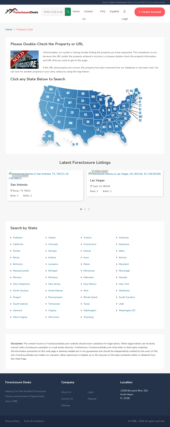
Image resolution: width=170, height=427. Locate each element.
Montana (53, 277)
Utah (121, 303)
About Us (66, 392)
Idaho (122, 250)
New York (124, 284)
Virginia (52, 310)
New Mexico (90, 284)
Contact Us (67, 398)
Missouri (17, 277)
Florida (16, 250)
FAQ (102, 11)
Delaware (124, 244)
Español (114, 11)
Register (92, 398)
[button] (81, 209)
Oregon (17, 297)
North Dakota (55, 290)
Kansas (123, 257)
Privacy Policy (12, 421)
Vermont (17, 310)
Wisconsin (53, 317)
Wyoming (88, 317)
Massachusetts (21, 270)
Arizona (87, 237)
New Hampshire (21, 284)
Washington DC (127, 310)
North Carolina (20, 290)
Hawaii (87, 250)
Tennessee (54, 303)
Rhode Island (90, 297)
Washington (90, 310)
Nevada (123, 277)
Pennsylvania (55, 297)
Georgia (52, 250)
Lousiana (53, 264)
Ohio (86, 290)
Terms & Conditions (34, 421)
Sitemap (65, 405)
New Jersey (54, 284)
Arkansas (124, 237)
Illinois (16, 257)
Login (90, 392)
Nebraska (89, 277)
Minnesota (89, 270)
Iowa (86, 257)
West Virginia (20, 317)
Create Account (151, 12)
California (18, 244)
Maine (87, 264)
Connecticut (90, 244)
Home (76, 11)
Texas (87, 303)
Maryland (124, 264)
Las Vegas (97, 180)
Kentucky (18, 264)
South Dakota (20, 303)
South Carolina (127, 297)
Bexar (16, 190)
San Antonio (19, 185)
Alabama (17, 237)
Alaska (52, 237)
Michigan (53, 270)
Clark (95, 186)
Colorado (53, 244)
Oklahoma (124, 290)
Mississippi (124, 270)
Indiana (52, 257)
